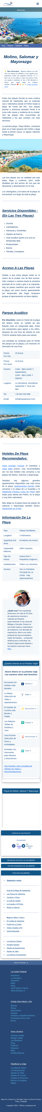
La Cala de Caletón (14, 901)
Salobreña (18, 45)
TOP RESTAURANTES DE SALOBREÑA (21, 866)
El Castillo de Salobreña (15, 921)
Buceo (13, 1021)
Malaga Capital (17, 1038)
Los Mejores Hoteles (14, 941)
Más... (10, 649)
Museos (14, 1006)
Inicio (3, 45)
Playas (26, 45)
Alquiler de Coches (18, 1075)
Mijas (13, 1050)
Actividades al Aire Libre (20, 1018)
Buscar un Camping (19, 1080)
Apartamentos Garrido (24, 486)
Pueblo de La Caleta (14, 924)
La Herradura (16, 978)
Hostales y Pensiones (19, 1078)
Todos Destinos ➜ (18, 991)
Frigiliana (14, 1045)
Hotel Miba (7, 469)
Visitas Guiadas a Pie (14, 928)
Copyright (24, 1101)
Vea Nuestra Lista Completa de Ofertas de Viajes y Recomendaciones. (18, 769)
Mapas (13, 1083)
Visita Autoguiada (13, 931)
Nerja (13, 986)
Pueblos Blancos (17, 1053)
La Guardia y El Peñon (15, 904)
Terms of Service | (30, 1099)
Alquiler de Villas (13, 951)
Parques (14, 1013)
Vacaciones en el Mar (11, 508)
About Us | (4, 1099)
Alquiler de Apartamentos (16, 948)
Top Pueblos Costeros (19, 988)
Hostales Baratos (13, 945)
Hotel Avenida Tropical (13, 466)
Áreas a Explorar (17, 1031)
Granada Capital (17, 1035)
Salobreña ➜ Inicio (14, 880)
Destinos (10, 45)
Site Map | (20, 1099)
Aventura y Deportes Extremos (23, 1016)
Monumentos (16, 1010)
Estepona (14, 1048)
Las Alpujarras (16, 1040)
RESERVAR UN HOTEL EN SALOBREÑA (21, 860)
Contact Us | (12, 1099)
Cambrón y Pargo (13, 897)
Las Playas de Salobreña (16, 894)
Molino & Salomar (13, 907)
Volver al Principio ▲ (21, 963)
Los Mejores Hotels (18, 1068)
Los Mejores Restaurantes (16, 955)
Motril (13, 983)
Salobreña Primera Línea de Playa (18, 492)
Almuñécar (15, 976)
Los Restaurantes (18, 1070)
